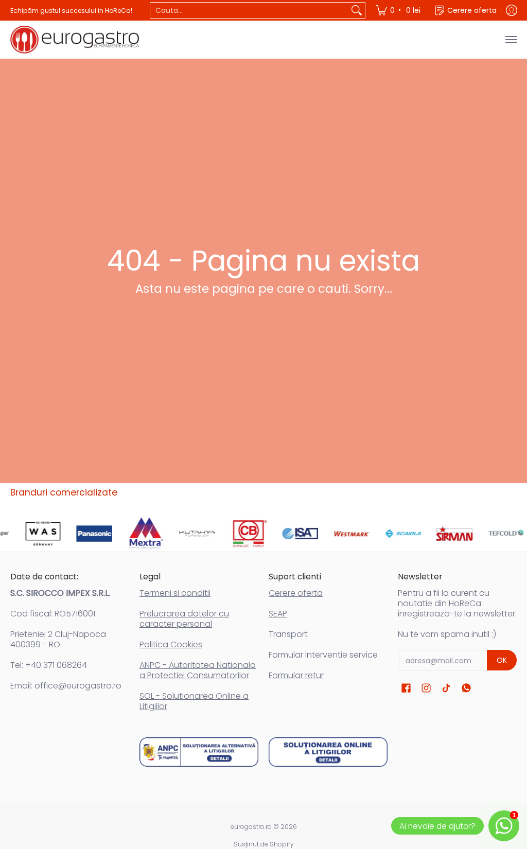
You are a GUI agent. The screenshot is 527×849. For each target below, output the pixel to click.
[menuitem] (399, 10)
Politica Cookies (170, 644)
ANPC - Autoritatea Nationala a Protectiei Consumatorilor (197, 670)
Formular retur (296, 675)
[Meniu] (510, 40)
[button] (406, 688)
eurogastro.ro (251, 826)
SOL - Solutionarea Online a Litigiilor (194, 701)
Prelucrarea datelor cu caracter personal (184, 619)
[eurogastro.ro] (74, 40)
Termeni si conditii (174, 593)
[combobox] (249, 10)
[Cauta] (356, 10)
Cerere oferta (296, 593)
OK (502, 660)
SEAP (278, 614)
